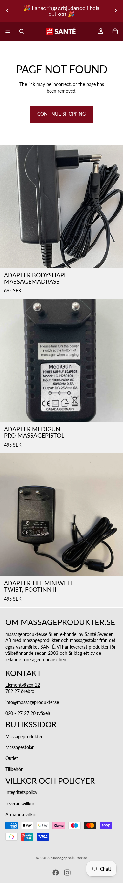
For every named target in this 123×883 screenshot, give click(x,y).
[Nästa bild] (116, 11)
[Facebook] (56, 872)
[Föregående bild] (7, 11)
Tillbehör (14, 769)
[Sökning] (21, 31)
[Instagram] (67, 872)
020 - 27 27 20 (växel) (27, 713)
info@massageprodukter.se (32, 702)
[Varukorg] (115, 31)
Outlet (11, 758)
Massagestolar (19, 747)
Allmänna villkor (21, 814)
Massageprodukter (24, 736)
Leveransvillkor (19, 803)
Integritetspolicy (21, 792)
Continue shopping (61, 114)
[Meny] (7, 31)
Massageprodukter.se (69, 857)
